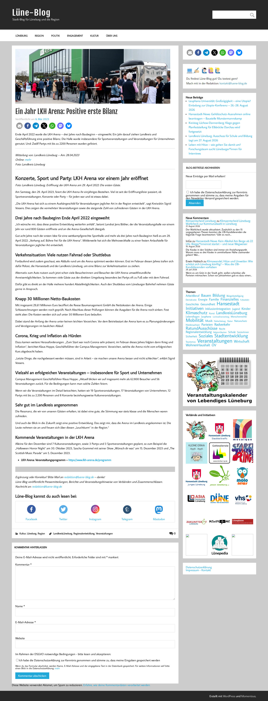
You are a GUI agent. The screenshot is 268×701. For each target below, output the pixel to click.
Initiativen (195, 308)
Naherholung (220, 321)
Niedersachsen (193, 325)
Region (39, 35)
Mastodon (159, 519)
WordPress (229, 696)
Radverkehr (222, 324)
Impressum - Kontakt (198, 570)
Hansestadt (228, 303)
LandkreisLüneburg (62, 533)
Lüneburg (21, 35)
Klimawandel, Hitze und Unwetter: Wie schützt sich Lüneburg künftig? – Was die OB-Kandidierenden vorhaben (219, 264)
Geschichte (192, 304)
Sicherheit (191, 336)
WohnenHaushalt (198, 345)
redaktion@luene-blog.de (79, 477)
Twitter (63, 519)
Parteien (207, 324)
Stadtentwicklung (231, 335)
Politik (55, 35)
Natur (230, 321)
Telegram (127, 519)
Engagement (75, 35)
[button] (19, 126)
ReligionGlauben (220, 332)
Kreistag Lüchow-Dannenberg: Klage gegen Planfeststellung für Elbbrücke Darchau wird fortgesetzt (214, 127)
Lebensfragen (192, 316)
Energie (202, 299)
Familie (214, 299)
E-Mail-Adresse (25, 622)
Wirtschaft (241, 341)
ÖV (214, 345)
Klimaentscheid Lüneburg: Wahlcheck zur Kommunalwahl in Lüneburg (218, 222)
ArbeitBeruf (192, 295)
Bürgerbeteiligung (235, 296)
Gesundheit (208, 304)
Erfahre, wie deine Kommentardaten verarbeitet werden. (116, 685)
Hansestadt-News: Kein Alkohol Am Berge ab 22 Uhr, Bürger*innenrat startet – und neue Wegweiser (219, 242)
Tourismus (191, 342)
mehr (28, 159)
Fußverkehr (244, 300)
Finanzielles (230, 299)
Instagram (95, 519)
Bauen (206, 295)
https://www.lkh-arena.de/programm (90, 460)
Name (20, 606)
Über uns (111, 35)
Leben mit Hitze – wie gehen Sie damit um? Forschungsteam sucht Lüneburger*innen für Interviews (215, 149)
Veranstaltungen (104, 533)
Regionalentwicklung (84, 533)
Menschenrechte (239, 316)
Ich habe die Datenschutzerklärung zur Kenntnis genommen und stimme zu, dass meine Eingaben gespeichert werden (89, 660)
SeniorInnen (243, 332)
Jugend (236, 309)
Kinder (246, 308)
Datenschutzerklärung (199, 567)
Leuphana (206, 316)
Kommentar (23, 564)
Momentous (248, 696)
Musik (208, 320)
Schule (232, 332)
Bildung (219, 295)
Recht (222, 329)
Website (20, 638)
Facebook (31, 519)
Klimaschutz (196, 312)
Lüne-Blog (31, 13)
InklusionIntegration (218, 308)
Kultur (94, 35)
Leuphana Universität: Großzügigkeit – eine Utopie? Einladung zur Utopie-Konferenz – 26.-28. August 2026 (220, 105)
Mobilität (195, 320)
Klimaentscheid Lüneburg (201, 221)
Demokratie (191, 300)
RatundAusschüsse (201, 328)
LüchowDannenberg (221, 317)
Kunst (212, 313)
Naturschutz (240, 321)
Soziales (206, 335)
